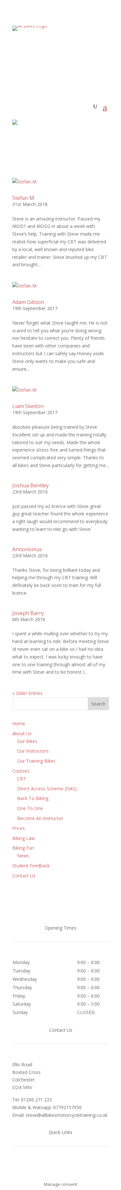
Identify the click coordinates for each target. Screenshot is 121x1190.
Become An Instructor (40, 818)
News (23, 856)
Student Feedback (31, 866)
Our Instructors (33, 751)
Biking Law (23, 838)
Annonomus (27, 549)
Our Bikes (27, 741)
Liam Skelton (28, 406)
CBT (21, 778)
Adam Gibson (28, 302)
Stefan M (23, 197)
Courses (20, 771)
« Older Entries (27, 693)
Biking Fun (23, 848)
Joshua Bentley (30, 485)
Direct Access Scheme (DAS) (47, 788)
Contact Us (23, 876)
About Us (22, 733)
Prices (18, 828)
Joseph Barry (28, 613)
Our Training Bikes (36, 761)
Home (18, 723)
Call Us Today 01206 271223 (61, 54)
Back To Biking (32, 798)
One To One (30, 808)
